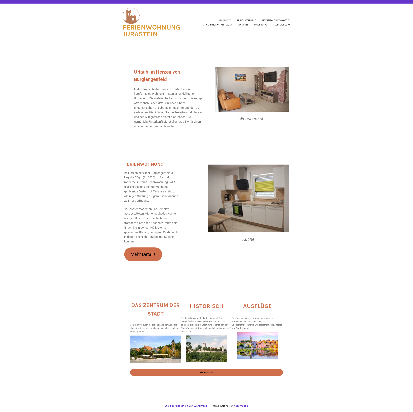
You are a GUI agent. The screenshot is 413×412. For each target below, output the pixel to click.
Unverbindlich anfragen (217, 24)
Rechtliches (280, 24)
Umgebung (260, 24)
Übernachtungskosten (276, 20)
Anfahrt (243, 24)
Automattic (241, 405)
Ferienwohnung (246, 20)
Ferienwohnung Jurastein (151, 30)
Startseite (224, 20)
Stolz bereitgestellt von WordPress (186, 405)
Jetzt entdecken (206, 372)
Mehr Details (143, 254)
